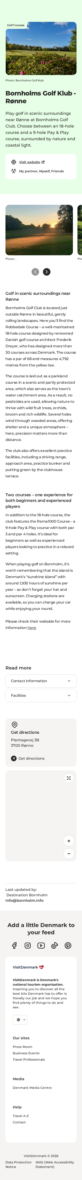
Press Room (22, 1047)
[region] (41, 815)
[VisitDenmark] (28, 967)
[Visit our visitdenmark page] (41, 946)
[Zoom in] (68, 840)
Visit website (29, 162)
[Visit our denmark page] (14, 946)
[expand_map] (69, 778)
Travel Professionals (29, 1059)
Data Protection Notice (18, 1164)
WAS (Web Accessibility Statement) (55, 1164)
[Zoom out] (68, 853)
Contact (19, 1122)
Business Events (26, 1053)
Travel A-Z (21, 1116)
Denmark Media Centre (32, 1088)
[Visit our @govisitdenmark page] (55, 946)
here (32, 628)
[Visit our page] (28, 946)
